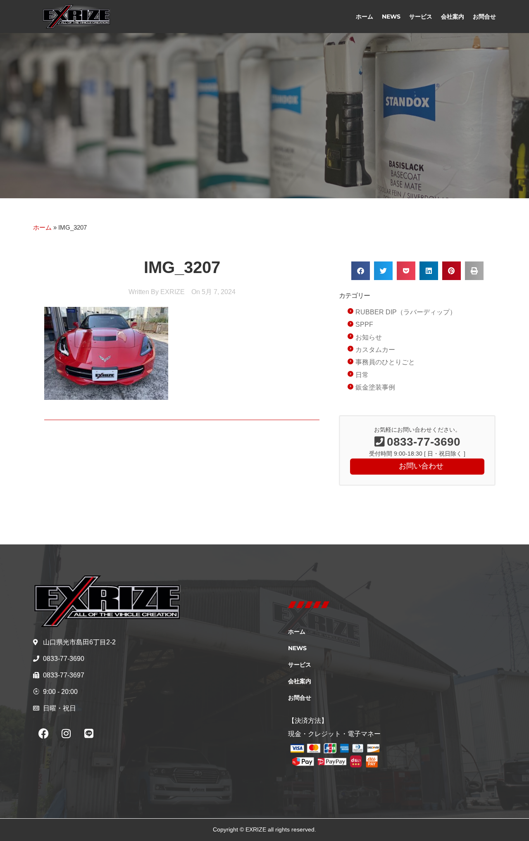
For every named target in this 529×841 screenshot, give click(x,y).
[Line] (89, 733)
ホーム (364, 16)
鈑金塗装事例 (375, 387)
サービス (420, 16)
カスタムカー (375, 349)
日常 (362, 374)
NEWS (391, 16)
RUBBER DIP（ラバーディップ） (405, 312)
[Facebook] (43, 733)
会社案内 (452, 16)
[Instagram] (66, 733)
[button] (360, 270)
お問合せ (484, 16)
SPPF (364, 324)
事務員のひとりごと (385, 362)
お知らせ (368, 337)
